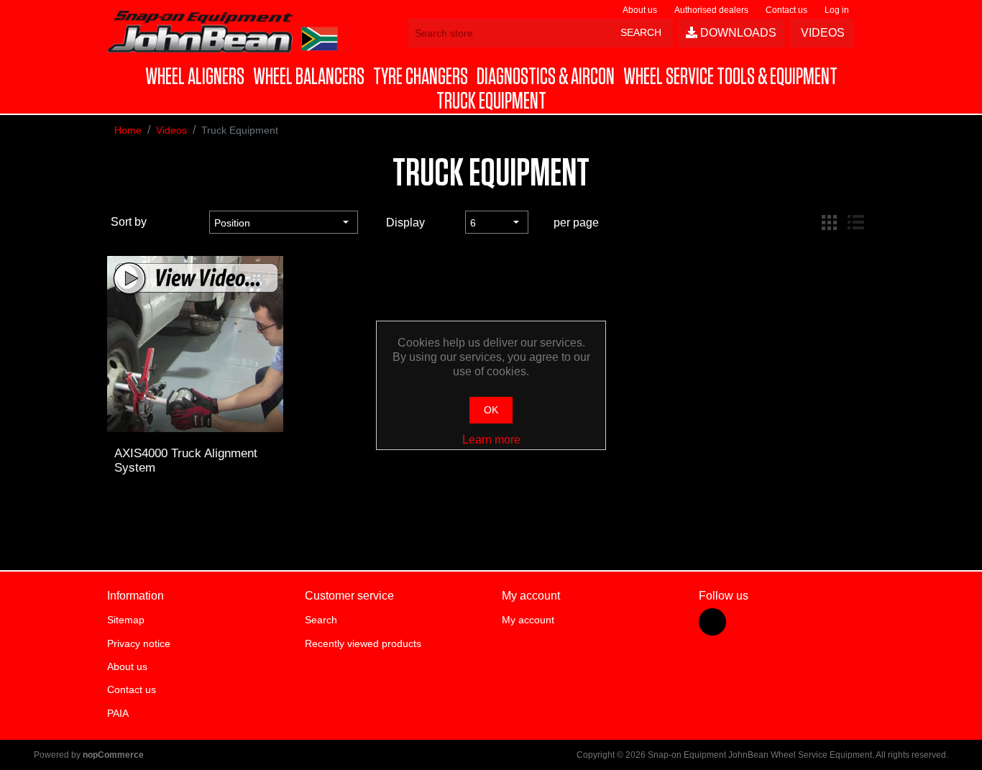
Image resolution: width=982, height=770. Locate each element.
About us (640, 10)
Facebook (712, 622)
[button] (195, 76)
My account (528, 619)
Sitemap (125, 619)
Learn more (491, 440)
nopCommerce (113, 755)
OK (491, 410)
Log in (837, 10)
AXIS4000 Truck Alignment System (185, 460)
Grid (829, 222)
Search (321, 619)
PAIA (118, 713)
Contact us (786, 10)
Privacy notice (138, 643)
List (855, 222)
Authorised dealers (711, 10)
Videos (821, 33)
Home (128, 130)
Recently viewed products (363, 643)
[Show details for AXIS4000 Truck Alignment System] (195, 343)
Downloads (736, 33)
